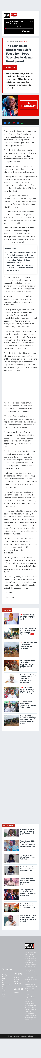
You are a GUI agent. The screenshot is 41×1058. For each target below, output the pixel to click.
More (3, 997)
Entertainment (6, 985)
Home (3, 973)
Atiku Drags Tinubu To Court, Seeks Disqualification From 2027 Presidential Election (27, 664)
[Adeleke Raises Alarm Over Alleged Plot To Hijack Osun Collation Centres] (11, 613)
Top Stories (8, 825)
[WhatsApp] (6, 601)
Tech (3, 989)
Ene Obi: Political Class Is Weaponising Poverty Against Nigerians (28, 868)
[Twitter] (5, 601)
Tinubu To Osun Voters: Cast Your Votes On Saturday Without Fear (28, 905)
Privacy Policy (17, 983)
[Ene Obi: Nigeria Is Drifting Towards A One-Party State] (11, 854)
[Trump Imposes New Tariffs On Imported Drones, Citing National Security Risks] (11, 889)
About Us (16, 977)
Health (4, 991)
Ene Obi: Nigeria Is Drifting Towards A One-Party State (28, 857)
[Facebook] (4, 601)
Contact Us (17, 981)
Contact (4, 995)
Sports (4, 987)
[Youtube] (7, 601)
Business (4, 981)
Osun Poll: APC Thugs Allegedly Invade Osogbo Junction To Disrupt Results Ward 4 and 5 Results (28, 719)
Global (4, 977)
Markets (16, 992)
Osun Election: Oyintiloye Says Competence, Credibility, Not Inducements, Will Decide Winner (28, 678)
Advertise (16, 979)
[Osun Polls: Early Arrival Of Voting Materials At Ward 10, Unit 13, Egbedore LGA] (11, 628)
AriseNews (23, 41)
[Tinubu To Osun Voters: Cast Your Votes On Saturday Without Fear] (11, 903)
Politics (4, 983)
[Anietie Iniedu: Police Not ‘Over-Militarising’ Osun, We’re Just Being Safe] (11, 829)
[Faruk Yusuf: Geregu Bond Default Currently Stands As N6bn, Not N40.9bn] (11, 878)
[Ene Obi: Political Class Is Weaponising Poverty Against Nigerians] (11, 866)
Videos (4, 993)
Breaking (4, 975)
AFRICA (10, 67)
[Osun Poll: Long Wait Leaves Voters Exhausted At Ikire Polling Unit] (11, 642)
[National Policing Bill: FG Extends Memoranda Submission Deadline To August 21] (11, 915)
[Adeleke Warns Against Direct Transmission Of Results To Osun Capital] (11, 701)
